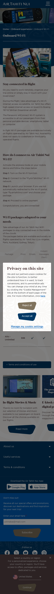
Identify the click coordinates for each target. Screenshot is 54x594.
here (42, 296)
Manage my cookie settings (27, 327)
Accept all (27, 316)
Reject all (27, 305)
